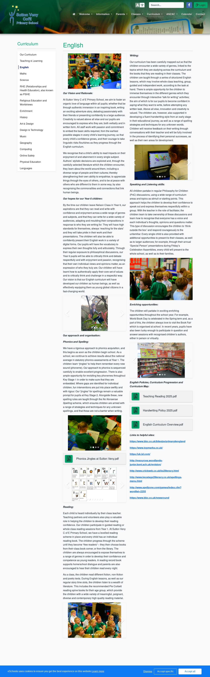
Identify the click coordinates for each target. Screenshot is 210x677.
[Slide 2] (91, 85)
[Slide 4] (96, 85)
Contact (200, 14)
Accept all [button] (190, 671)
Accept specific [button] (165, 671)
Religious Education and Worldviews (33, 102)
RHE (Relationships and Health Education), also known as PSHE (36, 90)
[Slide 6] (100, 85)
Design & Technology (31, 130)
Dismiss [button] (147, 671)
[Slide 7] (102, 499)
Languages (26, 168)
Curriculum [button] (153, 14)
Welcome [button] (84, 14)
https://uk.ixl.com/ (140, 454)
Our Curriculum (28, 54)
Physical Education (30, 162)
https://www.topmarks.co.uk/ (146, 447)
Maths (23, 73)
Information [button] (103, 14)
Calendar (186, 14)
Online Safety (27, 155)
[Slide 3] (93, 85)
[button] (189, 5)
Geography (26, 143)
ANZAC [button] (170, 14)
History (24, 117)
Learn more (98, 671)
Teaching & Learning (31, 61)
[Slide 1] (88, 85)
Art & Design (27, 123)
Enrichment (26, 111)
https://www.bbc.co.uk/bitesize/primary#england (157, 441)
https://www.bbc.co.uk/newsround (149, 497)
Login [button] (202, 5)
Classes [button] (136, 14)
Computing (26, 149)
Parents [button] (120, 14)
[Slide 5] (98, 85)
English (24, 67)
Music (23, 136)
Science (24, 80)
